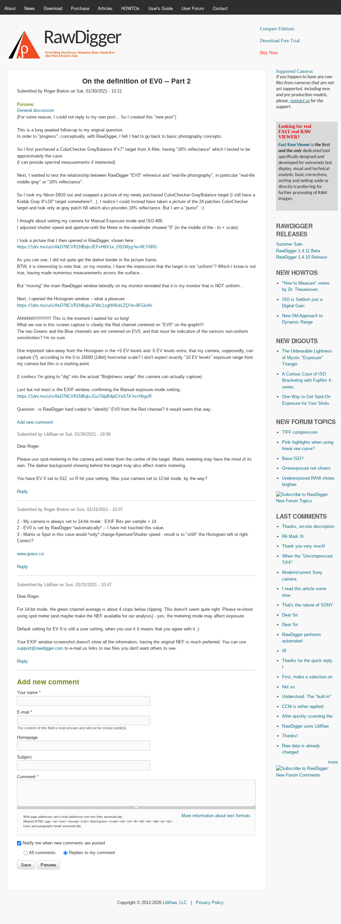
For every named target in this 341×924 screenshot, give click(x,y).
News (29, 8)
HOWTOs (130, 8)
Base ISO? (292, 458)
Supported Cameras (294, 71)
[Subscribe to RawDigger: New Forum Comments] (307, 775)
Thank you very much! (303, 546)
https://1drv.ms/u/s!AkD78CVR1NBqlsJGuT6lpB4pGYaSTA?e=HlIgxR (84, 396)
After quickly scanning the (307, 716)
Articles (105, 8)
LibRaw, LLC (175, 902)
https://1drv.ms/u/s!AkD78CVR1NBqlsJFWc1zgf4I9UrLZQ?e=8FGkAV (85, 305)
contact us (300, 101)
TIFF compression (299, 432)
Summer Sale (289, 244)
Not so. (289, 686)
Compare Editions (277, 28)
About (10, 8)
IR (284, 650)
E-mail (24, 712)
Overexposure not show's (306, 468)
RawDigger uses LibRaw (305, 726)
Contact (220, 8)
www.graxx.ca (30, 553)
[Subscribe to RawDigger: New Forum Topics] (307, 500)
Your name (29, 692)
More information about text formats (215, 815)
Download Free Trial (280, 40)
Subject (24, 757)
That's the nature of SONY (307, 604)
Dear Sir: (290, 614)
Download (53, 8)
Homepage (27, 737)
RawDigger (82, 38)
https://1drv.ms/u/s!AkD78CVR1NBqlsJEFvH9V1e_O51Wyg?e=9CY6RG (87, 246)
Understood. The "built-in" (306, 696)
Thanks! (290, 735)
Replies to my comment (92, 852)
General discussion (35, 110)
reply (22, 491)
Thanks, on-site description (308, 526)
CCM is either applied (302, 706)
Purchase (80, 8)
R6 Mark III (293, 536)
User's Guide (160, 8)
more (333, 762)
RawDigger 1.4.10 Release (301, 257)
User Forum (192, 8)
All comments (43, 852)
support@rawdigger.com (40, 648)
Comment (28, 776)
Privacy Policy (210, 902)
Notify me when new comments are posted (64, 842)
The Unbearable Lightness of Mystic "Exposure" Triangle (307, 357)
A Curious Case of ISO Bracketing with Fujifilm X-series (307, 380)
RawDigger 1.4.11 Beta (298, 250)
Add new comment (35, 422)
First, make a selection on (307, 676)
